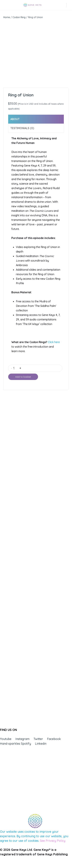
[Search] (64, 5)
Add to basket (23, 376)
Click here (54, 342)
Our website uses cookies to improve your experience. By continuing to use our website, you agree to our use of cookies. (34, 836)
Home (6, 17)
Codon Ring (19, 17)
